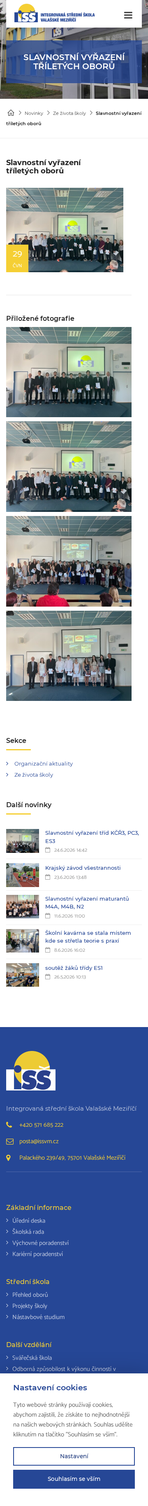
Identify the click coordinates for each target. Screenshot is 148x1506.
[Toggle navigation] (128, 15)
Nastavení (74, 1456)
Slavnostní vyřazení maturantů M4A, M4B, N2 (87, 902)
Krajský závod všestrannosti (83, 867)
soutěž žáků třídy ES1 (74, 967)
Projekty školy (29, 1306)
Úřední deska (28, 1221)
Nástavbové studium (38, 1317)
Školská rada (28, 1232)
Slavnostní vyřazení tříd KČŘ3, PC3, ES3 (92, 836)
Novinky (34, 113)
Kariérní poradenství (37, 1254)
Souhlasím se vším (74, 1479)
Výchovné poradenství (40, 1243)
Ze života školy (69, 113)
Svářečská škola (32, 1358)
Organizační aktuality (43, 763)
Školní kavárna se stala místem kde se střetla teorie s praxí (88, 936)
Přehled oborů (30, 1295)
